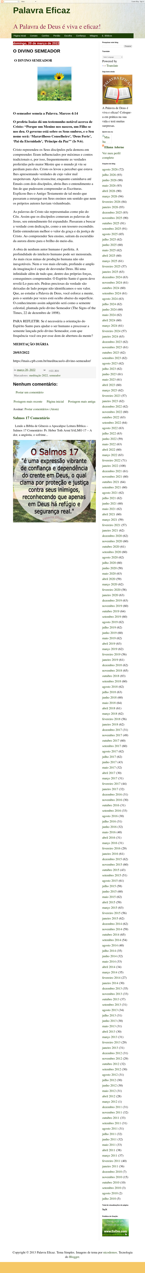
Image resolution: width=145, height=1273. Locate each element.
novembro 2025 (112, 218)
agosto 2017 (110, 751)
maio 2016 (109, 832)
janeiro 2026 (110, 207)
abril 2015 (108, 902)
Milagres (94, 36)
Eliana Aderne (114, 147)
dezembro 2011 (112, 1107)
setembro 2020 (111, 552)
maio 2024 (109, 315)
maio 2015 (109, 897)
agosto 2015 (110, 880)
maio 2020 (109, 573)
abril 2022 (108, 449)
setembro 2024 (111, 293)
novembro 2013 (112, 994)
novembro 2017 (112, 735)
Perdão (56, 36)
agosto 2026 (110, 169)
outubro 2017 (110, 740)
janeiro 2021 (110, 530)
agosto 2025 (110, 234)
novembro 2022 (112, 412)
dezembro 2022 (112, 406)
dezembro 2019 (112, 600)
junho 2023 (109, 374)
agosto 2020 (110, 557)
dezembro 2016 (112, 794)
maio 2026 (109, 185)
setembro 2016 (111, 810)
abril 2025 (108, 255)
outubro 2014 (110, 934)
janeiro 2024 (110, 336)
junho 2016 (109, 826)
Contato (33, 36)
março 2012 (109, 1101)
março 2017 (109, 778)
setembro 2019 (111, 616)
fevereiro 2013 (111, 1042)
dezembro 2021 (112, 471)
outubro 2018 (110, 676)
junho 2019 (109, 632)
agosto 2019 (110, 622)
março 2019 (109, 649)
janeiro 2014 (110, 983)
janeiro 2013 (110, 1047)
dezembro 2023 (112, 341)
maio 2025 (109, 250)
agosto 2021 (110, 492)
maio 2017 (109, 767)
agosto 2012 (110, 1074)
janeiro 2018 (110, 724)
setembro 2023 (111, 358)
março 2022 (109, 455)
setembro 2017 (111, 746)
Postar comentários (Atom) (42, 409)
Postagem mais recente (28, 401)
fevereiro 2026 (111, 201)
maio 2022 (109, 444)
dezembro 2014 (112, 923)
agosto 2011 (110, 1128)
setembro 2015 (111, 875)
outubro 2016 (110, 805)
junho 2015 (109, 891)
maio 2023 (109, 379)
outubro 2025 (110, 223)
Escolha (68, 36)
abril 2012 (108, 1096)
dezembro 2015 (112, 859)
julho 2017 (109, 756)
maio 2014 (109, 961)
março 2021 (109, 519)
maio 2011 (109, 1144)
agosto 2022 (110, 428)
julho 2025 (109, 239)
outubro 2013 (110, 999)
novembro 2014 (112, 929)
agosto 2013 (110, 1010)
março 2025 (109, 261)
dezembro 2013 (112, 988)
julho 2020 (109, 562)
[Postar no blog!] (52, 371)
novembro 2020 (112, 541)
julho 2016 (109, 821)
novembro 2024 (112, 282)
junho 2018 (109, 697)
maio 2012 (109, 1091)
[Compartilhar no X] (54, 371)
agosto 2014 (110, 945)
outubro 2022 (110, 417)
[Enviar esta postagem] (44, 370)
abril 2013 (108, 1031)
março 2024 (109, 325)
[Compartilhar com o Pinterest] (58, 371)
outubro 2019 (110, 611)
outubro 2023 (110, 352)
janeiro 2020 (110, 595)
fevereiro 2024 (111, 331)
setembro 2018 (111, 681)
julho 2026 (109, 174)
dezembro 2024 (112, 277)
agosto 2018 (110, 686)
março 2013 (109, 1037)
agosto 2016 (110, 816)
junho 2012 (109, 1085)
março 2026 (109, 196)
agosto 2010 (110, 1193)
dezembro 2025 (112, 212)
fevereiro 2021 (111, 525)
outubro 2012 (110, 1064)
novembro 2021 (112, 476)
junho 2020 (109, 568)
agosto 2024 (110, 298)
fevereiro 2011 (111, 1161)
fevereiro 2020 (111, 589)
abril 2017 (108, 773)
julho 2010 (109, 1198)
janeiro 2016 (110, 853)
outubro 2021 (110, 482)
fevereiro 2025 (111, 266)
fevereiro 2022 (111, 460)
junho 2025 (109, 244)
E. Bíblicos (107, 36)
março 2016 (109, 843)
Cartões (45, 36)
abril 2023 (108, 385)
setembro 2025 (111, 228)
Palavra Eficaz (41, 10)
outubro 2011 (110, 1117)
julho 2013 (109, 1015)
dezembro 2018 (112, 665)
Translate (112, 65)
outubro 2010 (110, 1182)
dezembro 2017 (112, 729)
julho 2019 (109, 627)
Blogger (74, 1257)
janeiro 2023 (110, 401)
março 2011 (109, 1155)
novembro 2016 (112, 800)
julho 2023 (109, 368)
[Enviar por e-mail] (50, 371)
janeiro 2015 (110, 918)
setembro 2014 (111, 940)
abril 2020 (108, 579)
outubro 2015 (110, 870)
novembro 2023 (112, 347)
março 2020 (109, 584)
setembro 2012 (111, 1069)
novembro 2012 (112, 1058)
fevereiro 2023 (111, 395)
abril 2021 (108, 514)
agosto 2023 (110, 363)
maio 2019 (109, 638)
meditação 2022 (38, 375)
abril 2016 (108, 837)
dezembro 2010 (112, 1171)
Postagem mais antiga (81, 401)
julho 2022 (109, 433)
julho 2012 (109, 1080)
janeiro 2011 (110, 1166)
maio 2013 (109, 1026)
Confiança (81, 36)
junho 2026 (109, 180)
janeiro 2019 (110, 659)
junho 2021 (109, 503)
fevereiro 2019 (111, 654)
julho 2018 (109, 692)
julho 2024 (109, 304)
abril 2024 (108, 320)
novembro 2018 (112, 670)
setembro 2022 (111, 422)
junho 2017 (109, 762)
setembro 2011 (111, 1123)
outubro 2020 (110, 546)
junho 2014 (109, 956)
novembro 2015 (112, 864)
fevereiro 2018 (111, 719)
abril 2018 (108, 708)
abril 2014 (108, 967)
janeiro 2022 (110, 465)
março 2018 (109, 713)
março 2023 (109, 390)
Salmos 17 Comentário (31, 417)
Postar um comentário (30, 392)
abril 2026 (108, 191)
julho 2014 (109, 950)
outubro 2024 (110, 288)
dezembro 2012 (112, 1053)
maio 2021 (109, 509)
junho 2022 (109, 438)
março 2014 (109, 972)
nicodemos (110, 1252)
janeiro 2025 (110, 271)
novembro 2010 (112, 1177)
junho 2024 (109, 309)
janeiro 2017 (110, 789)
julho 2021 (109, 498)
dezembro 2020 (112, 535)
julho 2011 (109, 1134)
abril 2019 (108, 643)
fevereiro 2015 (111, 913)
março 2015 (109, 907)
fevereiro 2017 (111, 783)
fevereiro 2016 (111, 848)
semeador (55, 375)
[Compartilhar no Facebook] (56, 371)
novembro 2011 (112, 1112)
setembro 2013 (111, 1004)
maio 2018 (109, 703)
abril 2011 (108, 1150)
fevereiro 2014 (111, 977)
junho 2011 (109, 1139)
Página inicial (20, 36)
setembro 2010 (111, 1188)
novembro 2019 (112, 606)
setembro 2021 (111, 487)
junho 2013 (109, 1020)
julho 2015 (109, 886)
